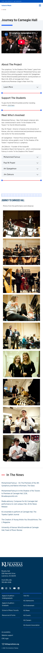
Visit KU (26, 596)
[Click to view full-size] (21, 223)
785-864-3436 (6, 582)
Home (4, 9)
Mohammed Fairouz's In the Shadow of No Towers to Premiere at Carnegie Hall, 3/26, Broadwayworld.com (21, 493)
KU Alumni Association (32, 625)
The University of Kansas (12, 648)
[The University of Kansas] (12, 566)
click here (11, 105)
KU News (27, 610)
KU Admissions (29, 601)
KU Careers (27, 620)
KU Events (27, 615)
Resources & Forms (8, 615)
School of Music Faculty (10, 610)
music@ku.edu (7, 580)
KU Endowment (29, 606)
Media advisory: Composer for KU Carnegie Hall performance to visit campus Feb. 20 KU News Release (20, 504)
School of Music (6, 5)
